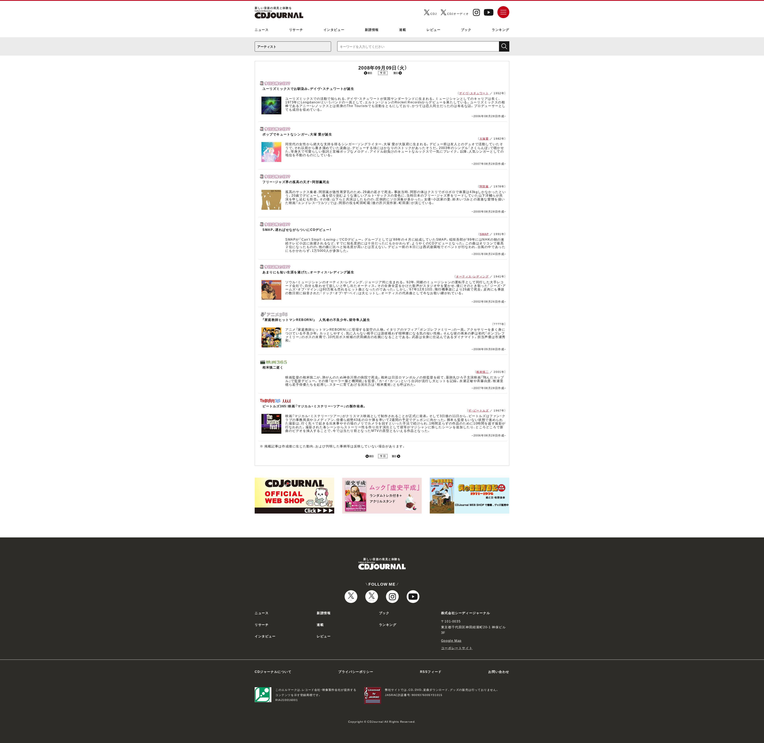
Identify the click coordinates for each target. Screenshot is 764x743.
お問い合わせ (498, 671)
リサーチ (296, 29)
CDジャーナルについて (273, 671)
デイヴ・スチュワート (474, 93)
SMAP (484, 234)
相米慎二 (482, 372)
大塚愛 (484, 138)
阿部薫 (484, 186)
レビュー (433, 29)
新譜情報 (372, 29)
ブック (466, 29)
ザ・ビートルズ (478, 410)
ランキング (500, 29)
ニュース (262, 29)
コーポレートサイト (457, 647)
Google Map (451, 640)
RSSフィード (431, 671)
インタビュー (334, 29)
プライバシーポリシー (355, 671)
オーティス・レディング (472, 276)
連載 (402, 29)
